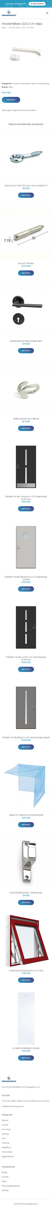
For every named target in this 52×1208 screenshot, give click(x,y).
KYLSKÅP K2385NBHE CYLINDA (26, 1048)
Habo (33, 83)
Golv (4, 1138)
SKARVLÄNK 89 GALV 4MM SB (26, 419)
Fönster (16, 83)
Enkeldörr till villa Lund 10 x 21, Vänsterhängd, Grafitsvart (26, 658)
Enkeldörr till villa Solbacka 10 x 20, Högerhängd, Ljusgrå (26, 578)
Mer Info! (11, 100)
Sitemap (5, 1190)
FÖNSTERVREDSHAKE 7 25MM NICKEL (26, 893)
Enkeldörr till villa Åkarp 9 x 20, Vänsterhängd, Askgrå (26, 737)
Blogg (4, 1172)
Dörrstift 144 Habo (26, 263)
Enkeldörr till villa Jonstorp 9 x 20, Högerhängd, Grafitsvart (26, 497)
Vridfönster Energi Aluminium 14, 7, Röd (26, 970)
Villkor (4, 1181)
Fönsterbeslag (43, 83)
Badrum (5, 1120)
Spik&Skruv (6, 1147)
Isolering (5, 1143)
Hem (4, 27)
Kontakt (5, 1177)
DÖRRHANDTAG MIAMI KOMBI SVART (26, 341)
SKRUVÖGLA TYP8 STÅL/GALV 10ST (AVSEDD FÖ (26, 185)
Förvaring (6, 1129)
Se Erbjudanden (37, 4)
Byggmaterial (7, 1156)
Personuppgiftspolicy (11, 1186)
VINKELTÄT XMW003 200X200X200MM (26, 815)
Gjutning (5, 1134)
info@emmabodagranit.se (13, 1106)
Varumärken (25, 83)
